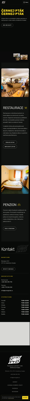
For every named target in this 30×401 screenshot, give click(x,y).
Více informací (11, 398)
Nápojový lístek (10, 146)
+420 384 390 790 (6, 282)
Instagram (15, 391)
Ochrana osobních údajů (14, 385)
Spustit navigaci (8, 269)
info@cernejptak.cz (7, 290)
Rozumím (25, 397)
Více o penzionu (10, 228)
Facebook (15, 388)
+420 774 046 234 (6, 287)
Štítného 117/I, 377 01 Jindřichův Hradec (15, 371)
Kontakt (15, 382)
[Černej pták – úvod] (3, 2)
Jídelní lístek (10, 142)
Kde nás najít (7, 25)
